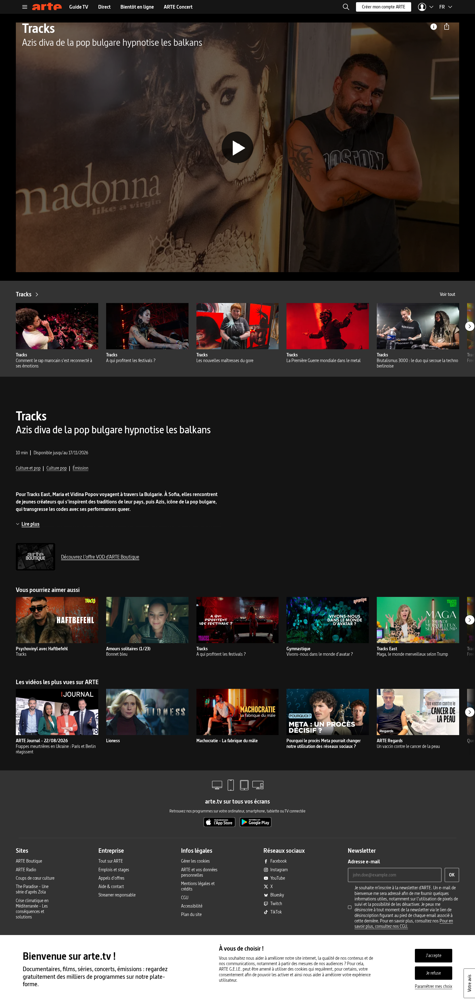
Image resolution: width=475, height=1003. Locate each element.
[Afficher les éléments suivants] (470, 326)
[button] (346, 7)
